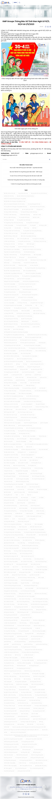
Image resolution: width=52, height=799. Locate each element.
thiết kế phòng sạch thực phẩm (11, 741)
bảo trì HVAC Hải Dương (18, 329)
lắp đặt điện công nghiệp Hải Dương (12, 270)
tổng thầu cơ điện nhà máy (10, 687)
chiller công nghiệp (25, 310)
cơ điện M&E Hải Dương (25, 214)
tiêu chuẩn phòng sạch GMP (10, 711)
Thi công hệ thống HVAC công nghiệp (32, 345)
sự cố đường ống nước (9, 596)
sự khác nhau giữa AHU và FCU (37, 364)
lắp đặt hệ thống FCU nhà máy (11, 324)
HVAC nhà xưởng (24, 713)
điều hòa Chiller (19, 446)
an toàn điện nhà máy (39, 572)
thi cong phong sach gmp (10, 292)
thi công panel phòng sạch (41, 695)
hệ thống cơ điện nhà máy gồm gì (28, 721)
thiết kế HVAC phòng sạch (22, 755)
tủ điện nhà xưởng (40, 510)
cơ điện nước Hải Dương (9, 241)
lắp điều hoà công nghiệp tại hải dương (12, 444)
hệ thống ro (20, 244)
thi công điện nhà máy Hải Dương (11, 276)
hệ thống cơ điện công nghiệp (10, 657)
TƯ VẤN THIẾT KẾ (24, 142)
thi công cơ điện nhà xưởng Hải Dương (30, 652)
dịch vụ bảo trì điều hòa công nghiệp (12, 401)
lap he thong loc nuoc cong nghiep (12, 249)
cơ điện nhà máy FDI (28, 655)
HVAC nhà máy (28, 524)
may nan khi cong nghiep (9, 284)
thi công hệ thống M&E (21, 225)
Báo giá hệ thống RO (40, 404)
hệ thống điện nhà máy (24, 433)
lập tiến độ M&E (7, 492)
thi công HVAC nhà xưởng (9, 631)
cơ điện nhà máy (8, 655)
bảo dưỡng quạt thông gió (10, 476)
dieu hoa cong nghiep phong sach (33, 361)
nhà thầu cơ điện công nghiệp (24, 663)
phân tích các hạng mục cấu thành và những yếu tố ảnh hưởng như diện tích (21, 729)
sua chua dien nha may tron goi (27, 414)
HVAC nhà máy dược (8, 755)
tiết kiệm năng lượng (39, 540)
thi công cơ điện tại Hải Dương (10, 212)
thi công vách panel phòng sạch (11, 697)
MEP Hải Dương (21, 724)
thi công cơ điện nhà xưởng (10, 390)
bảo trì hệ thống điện (22, 438)
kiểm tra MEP (41, 577)
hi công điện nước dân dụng (24, 241)
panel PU (39, 372)
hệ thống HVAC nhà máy (35, 681)
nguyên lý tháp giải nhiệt (9, 473)
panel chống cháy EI (35, 505)
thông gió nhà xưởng (8, 684)
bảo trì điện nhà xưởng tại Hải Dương (12, 559)
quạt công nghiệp (29, 588)
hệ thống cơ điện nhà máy (10, 257)
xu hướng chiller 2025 (8, 313)
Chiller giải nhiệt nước (18, 385)
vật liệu (5, 732)
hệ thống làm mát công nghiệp (11, 310)
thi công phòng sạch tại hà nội (23, 668)
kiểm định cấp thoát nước (36, 526)
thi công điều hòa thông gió (32, 222)
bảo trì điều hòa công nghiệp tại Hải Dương (13, 396)
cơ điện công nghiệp (8, 225)
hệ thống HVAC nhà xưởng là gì (11, 713)
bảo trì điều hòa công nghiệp (25, 393)
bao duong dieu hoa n (9, 358)
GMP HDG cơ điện (37, 214)
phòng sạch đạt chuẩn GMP (24, 771)
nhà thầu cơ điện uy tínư (38, 708)
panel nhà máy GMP (35, 639)
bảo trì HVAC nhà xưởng (9, 604)
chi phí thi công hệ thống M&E (30, 422)
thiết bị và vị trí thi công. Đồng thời (18, 732)
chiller (30, 441)
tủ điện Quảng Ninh (19, 516)
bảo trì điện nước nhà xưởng (10, 460)
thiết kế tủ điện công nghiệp (10, 765)
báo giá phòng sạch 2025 (36, 369)
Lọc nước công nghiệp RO (26, 404)
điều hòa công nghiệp (35, 438)
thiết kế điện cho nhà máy (41, 760)
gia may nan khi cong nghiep (23, 278)
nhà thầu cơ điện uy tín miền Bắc (11, 660)
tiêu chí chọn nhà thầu (34, 486)
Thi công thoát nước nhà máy (23, 420)
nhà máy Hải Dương (32, 257)
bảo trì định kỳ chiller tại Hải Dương (11, 356)
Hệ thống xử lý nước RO (27, 406)
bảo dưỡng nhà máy (39, 559)
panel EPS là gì (37, 374)
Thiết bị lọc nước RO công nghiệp (11, 406)
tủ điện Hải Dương (8, 513)
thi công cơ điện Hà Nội (26, 692)
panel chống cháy (21, 502)
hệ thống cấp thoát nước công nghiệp (25, 596)
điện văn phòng (27, 679)
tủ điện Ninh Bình (7, 516)
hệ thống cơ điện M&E (9, 220)
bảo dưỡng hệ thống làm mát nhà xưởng (13, 588)
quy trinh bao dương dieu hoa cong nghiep (13, 361)
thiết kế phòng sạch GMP (22, 612)
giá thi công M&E (44, 422)
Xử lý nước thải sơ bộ (8, 420)
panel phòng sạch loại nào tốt (10, 721)
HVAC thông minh (23, 526)
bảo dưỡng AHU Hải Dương (23, 326)
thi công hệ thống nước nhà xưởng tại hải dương (34, 532)
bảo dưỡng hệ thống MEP (22, 564)
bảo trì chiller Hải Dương (41, 350)
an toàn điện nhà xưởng (9, 577)
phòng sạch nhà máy (9, 665)
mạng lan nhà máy (8, 470)
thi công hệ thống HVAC (23, 631)
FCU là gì (25, 364)
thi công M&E (33, 225)
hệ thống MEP (31, 489)
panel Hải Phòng (7, 641)
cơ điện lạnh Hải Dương (9, 316)
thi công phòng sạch (23, 639)
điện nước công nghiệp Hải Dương (28, 236)
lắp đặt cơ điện (36, 217)
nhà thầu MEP (42, 388)
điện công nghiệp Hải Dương (29, 270)
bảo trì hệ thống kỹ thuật (41, 561)
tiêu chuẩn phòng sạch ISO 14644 (11, 749)
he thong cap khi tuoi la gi (34, 380)
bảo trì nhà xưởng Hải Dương (23, 601)
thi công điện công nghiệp (10, 433)
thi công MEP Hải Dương (25, 254)
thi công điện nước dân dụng (27, 233)
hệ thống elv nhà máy (26, 468)
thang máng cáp (42, 436)
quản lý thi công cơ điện (19, 492)
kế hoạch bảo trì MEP (31, 534)
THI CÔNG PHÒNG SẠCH (40, 142)
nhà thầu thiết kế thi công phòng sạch (39, 604)
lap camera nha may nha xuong (37, 206)
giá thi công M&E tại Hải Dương (25, 425)
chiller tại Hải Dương (37, 310)
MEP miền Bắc (30, 724)
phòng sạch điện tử (25, 620)
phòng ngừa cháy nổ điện (25, 572)
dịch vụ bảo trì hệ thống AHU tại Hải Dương (30, 324)
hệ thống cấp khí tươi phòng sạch (27, 342)
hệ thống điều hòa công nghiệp (11, 449)
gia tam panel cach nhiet (27, 209)
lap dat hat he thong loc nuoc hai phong (32, 249)
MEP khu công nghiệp (34, 623)
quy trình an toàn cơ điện (9, 265)
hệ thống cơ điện (43, 225)
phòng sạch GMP (24, 369)
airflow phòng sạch (26, 749)
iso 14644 (33, 497)
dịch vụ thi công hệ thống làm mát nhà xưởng (14, 204)
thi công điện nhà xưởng (9, 430)
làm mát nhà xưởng (34, 308)
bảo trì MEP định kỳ (34, 460)
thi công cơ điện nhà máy (9, 689)
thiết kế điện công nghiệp (9, 763)
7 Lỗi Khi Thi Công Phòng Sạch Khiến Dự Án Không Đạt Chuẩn (26, 184)
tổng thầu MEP (32, 687)
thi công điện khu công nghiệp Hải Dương (31, 276)
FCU (41, 305)
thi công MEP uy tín (8, 260)
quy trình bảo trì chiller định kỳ (25, 350)
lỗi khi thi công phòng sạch (37, 755)
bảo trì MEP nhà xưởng (22, 604)
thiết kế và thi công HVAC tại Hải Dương (12, 524)
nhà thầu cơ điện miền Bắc (27, 657)
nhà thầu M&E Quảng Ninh (10, 708)
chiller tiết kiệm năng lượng (39, 313)
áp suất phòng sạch (38, 749)
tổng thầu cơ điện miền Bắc (38, 689)
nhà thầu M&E (18, 228)
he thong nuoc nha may (9, 244)
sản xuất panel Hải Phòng (20, 641)
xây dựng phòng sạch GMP (39, 711)
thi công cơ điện (7, 228)
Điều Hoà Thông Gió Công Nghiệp (11, 209)
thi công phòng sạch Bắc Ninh (10, 615)
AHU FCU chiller (34, 713)
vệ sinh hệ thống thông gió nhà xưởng (12, 585)
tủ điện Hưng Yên (29, 513)
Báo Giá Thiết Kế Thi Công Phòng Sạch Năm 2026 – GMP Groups (26, 171)
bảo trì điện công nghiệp (9, 462)
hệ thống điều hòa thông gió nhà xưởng (13, 633)
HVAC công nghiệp (38, 524)
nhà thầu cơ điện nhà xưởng (10, 553)
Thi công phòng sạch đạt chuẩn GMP (12, 345)
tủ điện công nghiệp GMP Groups (34, 516)
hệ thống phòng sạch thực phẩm (11, 744)
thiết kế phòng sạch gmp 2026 (11, 497)
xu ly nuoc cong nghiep (9, 302)
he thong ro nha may (22, 302)
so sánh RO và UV (33, 452)
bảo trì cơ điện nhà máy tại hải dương (26, 537)
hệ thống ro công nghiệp (9, 246)
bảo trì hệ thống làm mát (42, 588)
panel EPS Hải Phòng (16, 644)
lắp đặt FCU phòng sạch (26, 318)
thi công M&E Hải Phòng (9, 703)
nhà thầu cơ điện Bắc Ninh (39, 620)
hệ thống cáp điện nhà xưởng (36, 763)
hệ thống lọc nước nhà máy (40, 241)
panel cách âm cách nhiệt (10, 508)
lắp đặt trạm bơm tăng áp (32, 484)
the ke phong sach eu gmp (25, 292)
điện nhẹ (29, 494)
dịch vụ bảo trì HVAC (8, 478)
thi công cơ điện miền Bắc (28, 660)
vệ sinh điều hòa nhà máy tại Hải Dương (32, 401)
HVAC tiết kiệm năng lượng (10, 526)
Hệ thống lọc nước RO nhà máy (11, 404)
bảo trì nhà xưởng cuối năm (26, 553)
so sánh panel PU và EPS (16, 374)
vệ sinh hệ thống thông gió (27, 580)
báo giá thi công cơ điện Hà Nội (11, 692)
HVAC (17, 494)
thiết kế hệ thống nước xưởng (22, 481)
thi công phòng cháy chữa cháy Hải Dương (13, 222)
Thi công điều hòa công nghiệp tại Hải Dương (14, 334)
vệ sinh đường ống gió (24, 476)
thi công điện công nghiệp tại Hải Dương (13, 268)
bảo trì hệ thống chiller (26, 353)
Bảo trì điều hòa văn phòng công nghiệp (13, 337)
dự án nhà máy (20, 489)
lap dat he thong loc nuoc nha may (26, 246)
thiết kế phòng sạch (21, 665)
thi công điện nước (8, 494)
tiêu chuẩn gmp (24, 497)
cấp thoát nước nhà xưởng (40, 593)
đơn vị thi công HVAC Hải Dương (11, 321)
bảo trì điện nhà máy (35, 564)
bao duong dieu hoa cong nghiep (30, 356)
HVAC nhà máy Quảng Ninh (37, 684)
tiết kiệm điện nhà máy (9, 452)
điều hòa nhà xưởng (8, 446)
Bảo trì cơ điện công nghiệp (36, 409)
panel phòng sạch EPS (23, 716)
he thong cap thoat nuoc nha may (29, 300)
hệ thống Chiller (28, 305)
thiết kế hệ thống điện (33, 492)
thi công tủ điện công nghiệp (26, 510)
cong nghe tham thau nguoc (36, 302)
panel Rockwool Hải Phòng (41, 644)
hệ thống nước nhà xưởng (9, 593)
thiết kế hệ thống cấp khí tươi (10, 342)
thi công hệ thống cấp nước (38, 478)
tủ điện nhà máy (22, 763)
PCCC (22, 494)
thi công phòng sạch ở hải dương (28, 647)
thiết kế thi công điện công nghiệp (33, 273)
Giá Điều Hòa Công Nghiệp (10, 350)
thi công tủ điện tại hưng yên (24, 625)
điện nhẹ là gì (7, 465)
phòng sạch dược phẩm (9, 500)
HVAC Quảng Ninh (8, 681)
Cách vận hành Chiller (35, 382)
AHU (36, 305)
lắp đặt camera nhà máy (9, 193)
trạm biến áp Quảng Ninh (24, 708)
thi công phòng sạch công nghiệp (11, 617)
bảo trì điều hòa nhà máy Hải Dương (28, 398)
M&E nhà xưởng (23, 623)
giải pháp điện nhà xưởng (40, 765)
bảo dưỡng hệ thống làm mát (30, 585)
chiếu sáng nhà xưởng (9, 438)
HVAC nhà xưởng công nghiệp (38, 631)
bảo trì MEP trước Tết (8, 564)
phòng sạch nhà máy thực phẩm (29, 744)
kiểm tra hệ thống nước (9, 529)
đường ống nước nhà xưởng (25, 593)
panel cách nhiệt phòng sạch (39, 719)
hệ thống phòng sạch (34, 665)
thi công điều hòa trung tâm (20, 308)
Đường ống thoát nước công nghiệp (29, 417)
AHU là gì (18, 364)
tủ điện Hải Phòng (40, 513)
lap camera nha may (23, 193)
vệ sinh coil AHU (35, 326)
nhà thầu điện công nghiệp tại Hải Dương (13, 273)
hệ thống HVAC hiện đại (9, 521)
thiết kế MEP (6, 727)
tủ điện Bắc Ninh (18, 513)
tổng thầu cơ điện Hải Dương (10, 254)
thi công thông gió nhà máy (34, 204)
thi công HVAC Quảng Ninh (21, 681)
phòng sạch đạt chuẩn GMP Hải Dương (33, 649)
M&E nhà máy (7, 673)
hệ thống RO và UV (22, 452)
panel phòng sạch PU (35, 716)
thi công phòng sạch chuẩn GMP (11, 372)
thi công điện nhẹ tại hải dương (11, 468)
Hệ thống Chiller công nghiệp (10, 382)
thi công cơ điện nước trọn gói (10, 233)
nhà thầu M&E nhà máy (23, 703)
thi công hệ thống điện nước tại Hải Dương (13, 428)
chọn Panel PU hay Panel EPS (28, 372)
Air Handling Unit (20, 366)
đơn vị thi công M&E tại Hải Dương (33, 428)
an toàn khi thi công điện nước (30, 262)
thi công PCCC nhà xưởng (38, 238)
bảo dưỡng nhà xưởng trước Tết (11, 556)
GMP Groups (6, 262)
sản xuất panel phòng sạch (37, 636)
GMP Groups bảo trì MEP (9, 412)
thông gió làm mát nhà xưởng (10, 591)
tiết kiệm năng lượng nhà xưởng (28, 449)
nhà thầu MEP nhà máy (24, 689)
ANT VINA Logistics (8, 768)
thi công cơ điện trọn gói (9, 705)
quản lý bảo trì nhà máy (9, 537)
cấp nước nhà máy (8, 481)
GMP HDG (34, 228)
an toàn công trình (34, 265)
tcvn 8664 (41, 497)
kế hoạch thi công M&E (42, 489)
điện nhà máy (17, 679)
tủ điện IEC (37, 628)
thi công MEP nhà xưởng (40, 692)
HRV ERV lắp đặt (42, 342)
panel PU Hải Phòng (28, 644)
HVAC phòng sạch (41, 633)
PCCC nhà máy (40, 724)
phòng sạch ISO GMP (27, 617)
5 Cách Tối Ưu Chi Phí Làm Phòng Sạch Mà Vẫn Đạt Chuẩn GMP (26, 175)
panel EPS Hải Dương (20, 380)
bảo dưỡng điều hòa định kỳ (10, 398)
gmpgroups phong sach (9, 297)
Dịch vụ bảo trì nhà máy (21, 409)
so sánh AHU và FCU (8, 364)
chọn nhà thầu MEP (8, 486)
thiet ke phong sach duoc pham (30, 289)
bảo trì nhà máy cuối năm (27, 566)
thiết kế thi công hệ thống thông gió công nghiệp (15, 198)
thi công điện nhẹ (32, 465)
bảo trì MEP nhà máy (27, 540)
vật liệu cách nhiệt (19, 377)
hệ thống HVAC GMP (25, 752)
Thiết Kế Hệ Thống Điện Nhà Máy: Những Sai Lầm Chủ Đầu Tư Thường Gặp (26, 179)
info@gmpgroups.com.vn (26, 789)
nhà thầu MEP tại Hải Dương (41, 390)
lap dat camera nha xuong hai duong (25, 196)
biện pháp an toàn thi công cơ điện (38, 260)
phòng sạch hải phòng (9, 612)
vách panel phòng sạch (24, 719)
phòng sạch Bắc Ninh (25, 615)
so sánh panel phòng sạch (10, 719)
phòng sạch (21, 257)
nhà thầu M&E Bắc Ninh (9, 625)
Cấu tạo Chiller (23, 382)
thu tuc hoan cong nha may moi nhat (27, 284)
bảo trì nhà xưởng (27, 559)
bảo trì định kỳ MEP (43, 534)
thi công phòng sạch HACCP (27, 741)
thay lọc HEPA (7, 329)
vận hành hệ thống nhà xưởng (10, 580)
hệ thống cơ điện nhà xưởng (25, 695)
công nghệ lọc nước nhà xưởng (11, 454)
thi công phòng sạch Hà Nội (40, 663)
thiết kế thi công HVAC (9, 636)
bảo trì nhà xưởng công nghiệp (11, 561)
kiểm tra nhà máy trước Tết (27, 556)
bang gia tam (40, 209)
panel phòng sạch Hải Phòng (35, 641)
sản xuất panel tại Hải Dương (10, 505)
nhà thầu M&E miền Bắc (42, 660)
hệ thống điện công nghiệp (38, 673)
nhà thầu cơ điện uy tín (21, 486)
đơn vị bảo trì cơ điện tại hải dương (11, 540)
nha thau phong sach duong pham (30, 294)
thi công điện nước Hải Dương (23, 220)
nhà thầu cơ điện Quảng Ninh (24, 705)
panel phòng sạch (8, 377)
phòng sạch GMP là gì (24, 711)
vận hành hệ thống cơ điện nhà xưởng (26, 577)
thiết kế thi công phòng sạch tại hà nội (12, 671)
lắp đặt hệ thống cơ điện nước (11, 236)
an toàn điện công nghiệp (41, 569)
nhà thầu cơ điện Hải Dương (10, 214)
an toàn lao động (16, 262)
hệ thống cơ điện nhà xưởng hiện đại (30, 548)
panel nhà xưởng (23, 505)
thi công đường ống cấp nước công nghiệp (13, 484)
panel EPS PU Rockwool (9, 700)
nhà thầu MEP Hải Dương (29, 252)
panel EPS (6, 374)
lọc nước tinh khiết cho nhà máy (11, 457)
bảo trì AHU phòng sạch (9, 326)
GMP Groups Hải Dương (9, 278)
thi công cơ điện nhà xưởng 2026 (11, 548)
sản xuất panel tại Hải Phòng (37, 508)
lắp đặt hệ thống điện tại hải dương (30, 545)
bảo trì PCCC (15, 566)
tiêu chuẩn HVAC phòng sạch (27, 747)
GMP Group (26, 228)
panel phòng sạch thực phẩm (10, 747)
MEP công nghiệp (37, 254)
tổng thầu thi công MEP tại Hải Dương (12, 252)
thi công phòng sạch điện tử (25, 760)
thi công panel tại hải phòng (10, 510)
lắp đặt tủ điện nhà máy (39, 625)
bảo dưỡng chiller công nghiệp (10, 353)
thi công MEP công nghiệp (9, 393)
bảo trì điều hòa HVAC (9, 601)
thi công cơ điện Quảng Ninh (41, 705)
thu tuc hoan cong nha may (10, 286)
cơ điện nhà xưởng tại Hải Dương (11, 652)
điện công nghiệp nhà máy (26, 765)
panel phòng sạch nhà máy (28, 697)
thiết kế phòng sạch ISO (37, 612)
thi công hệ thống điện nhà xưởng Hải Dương (35, 268)
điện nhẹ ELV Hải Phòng (25, 676)
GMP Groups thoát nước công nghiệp (12, 422)
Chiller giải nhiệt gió (30, 385)
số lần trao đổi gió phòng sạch (11, 752)
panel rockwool (31, 502)
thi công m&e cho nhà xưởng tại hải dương (13, 534)
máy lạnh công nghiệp (21, 441)
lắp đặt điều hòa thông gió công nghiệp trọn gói (14, 201)
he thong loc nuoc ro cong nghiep (25, 297)
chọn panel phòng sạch (9, 716)
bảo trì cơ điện (23, 460)
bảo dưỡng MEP (39, 457)
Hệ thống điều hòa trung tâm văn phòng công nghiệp (16, 332)
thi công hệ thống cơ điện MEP (29, 388)
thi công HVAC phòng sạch (21, 757)
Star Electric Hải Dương (9, 238)
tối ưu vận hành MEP (43, 449)
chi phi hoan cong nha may (26, 286)
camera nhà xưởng (38, 468)
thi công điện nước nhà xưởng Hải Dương (32, 230)
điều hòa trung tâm (8, 441)
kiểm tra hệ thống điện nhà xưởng (11, 569)
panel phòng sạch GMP (22, 636)
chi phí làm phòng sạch (9, 771)
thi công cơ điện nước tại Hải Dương (12, 230)
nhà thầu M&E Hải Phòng (34, 700)
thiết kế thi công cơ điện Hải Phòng (32, 671)
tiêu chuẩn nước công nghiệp (37, 529)
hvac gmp (34, 500)
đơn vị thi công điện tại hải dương (11, 545)
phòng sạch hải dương (41, 609)
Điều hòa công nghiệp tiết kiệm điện (33, 337)
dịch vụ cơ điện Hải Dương (10, 217)
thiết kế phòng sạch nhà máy (26, 609)
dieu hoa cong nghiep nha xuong (24, 358)
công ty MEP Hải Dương (42, 566)
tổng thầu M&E (23, 687)
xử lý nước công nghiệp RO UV (27, 454)
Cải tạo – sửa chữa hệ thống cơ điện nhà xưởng (14, 348)
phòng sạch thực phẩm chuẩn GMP (34, 739)
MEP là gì (41, 721)
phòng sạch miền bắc (9, 502)
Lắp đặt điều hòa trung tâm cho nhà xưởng (37, 334)
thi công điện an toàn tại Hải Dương (12, 436)
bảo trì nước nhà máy (22, 529)
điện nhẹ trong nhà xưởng (19, 465)
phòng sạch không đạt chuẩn (37, 757)
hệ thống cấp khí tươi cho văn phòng (28, 340)
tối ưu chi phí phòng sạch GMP (36, 768)
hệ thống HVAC (7, 308)
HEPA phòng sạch (37, 752)
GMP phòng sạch (25, 321)
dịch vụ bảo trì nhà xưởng (26, 561)
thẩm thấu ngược (30, 244)
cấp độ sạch (45, 729)
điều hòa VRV (29, 446)
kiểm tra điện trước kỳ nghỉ (10, 572)
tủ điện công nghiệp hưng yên (10, 628)
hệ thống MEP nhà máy (9, 724)
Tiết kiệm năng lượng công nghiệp (11, 388)
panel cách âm (43, 377)
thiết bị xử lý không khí (9, 366)
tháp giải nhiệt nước (22, 473)
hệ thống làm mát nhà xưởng (23, 313)
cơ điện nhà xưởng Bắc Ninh (10, 623)
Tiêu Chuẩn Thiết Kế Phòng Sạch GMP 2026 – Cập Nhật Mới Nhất (26, 167)
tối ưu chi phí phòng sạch (21, 768)
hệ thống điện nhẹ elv (36, 462)
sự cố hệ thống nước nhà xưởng (28, 591)
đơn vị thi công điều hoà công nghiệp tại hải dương (36, 444)
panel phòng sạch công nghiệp (11, 647)
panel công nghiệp (23, 508)
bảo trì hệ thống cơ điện (27, 457)
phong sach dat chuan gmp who (11, 294)
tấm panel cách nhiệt (32, 377)
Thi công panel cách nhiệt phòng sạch (37, 348)
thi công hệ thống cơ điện (21, 260)
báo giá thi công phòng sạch (33, 366)
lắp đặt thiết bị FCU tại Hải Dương (25, 316)
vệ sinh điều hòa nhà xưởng (32, 396)
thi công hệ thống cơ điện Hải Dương (29, 212)
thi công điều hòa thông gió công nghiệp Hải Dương (15, 206)
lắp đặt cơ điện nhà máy (9, 425)
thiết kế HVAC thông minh (23, 521)
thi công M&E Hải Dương (24, 217)
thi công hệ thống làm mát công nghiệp (13, 305)
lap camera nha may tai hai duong (39, 193)
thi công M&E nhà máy (9, 663)
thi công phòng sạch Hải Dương (11, 318)
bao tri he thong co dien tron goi (25, 412)
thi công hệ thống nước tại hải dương (12, 532)
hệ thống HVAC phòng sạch (10, 760)
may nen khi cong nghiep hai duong (31, 281)
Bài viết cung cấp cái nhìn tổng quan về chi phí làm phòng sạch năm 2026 (29, 727)
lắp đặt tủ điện (37, 679)
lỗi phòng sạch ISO (8, 757)
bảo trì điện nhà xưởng (27, 569)
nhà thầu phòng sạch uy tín (10, 609)
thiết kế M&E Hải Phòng (36, 703)
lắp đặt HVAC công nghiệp (22, 684)
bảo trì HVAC (6, 566)
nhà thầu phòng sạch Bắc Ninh (11, 620)
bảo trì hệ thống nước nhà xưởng (40, 601)
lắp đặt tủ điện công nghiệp (29, 436)
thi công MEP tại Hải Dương (25, 390)
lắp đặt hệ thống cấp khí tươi (10, 340)
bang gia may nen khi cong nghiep (11, 281)
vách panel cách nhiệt (42, 697)
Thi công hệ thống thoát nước (10, 417)
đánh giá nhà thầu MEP (9, 489)
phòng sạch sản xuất (8, 668)
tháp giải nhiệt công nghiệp (22, 470)
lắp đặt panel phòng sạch (9, 639)
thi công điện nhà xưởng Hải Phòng (21, 673)
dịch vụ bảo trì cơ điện (23, 462)
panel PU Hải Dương (8, 380)
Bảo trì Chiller (7, 385)
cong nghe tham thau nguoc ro (11, 300)
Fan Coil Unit (35, 321)
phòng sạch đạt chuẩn (23, 500)
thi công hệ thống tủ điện (26, 628)
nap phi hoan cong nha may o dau (11, 289)
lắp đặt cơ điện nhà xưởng (10, 695)
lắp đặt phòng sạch (21, 700)
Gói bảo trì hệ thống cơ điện (42, 406)
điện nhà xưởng (7, 679)
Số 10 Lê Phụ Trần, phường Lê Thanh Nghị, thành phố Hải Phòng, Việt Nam (26, 787)
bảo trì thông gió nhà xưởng (38, 476)
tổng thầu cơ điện (23, 265)
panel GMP (6, 644)
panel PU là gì (28, 374)
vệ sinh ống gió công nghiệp (22, 478)
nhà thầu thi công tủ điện (38, 676)
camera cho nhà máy (9, 196)
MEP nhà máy (18, 655)
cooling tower (34, 470)
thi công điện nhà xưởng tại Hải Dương (26, 430)
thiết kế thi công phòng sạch (10, 369)
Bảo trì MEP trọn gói (8, 409)
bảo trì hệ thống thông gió (36, 473)
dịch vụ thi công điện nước (23, 238)
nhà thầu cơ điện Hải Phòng (10, 676)
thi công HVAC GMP (29, 633)
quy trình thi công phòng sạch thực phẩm (13, 739)
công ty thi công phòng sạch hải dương (13, 649)
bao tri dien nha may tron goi (10, 414)
